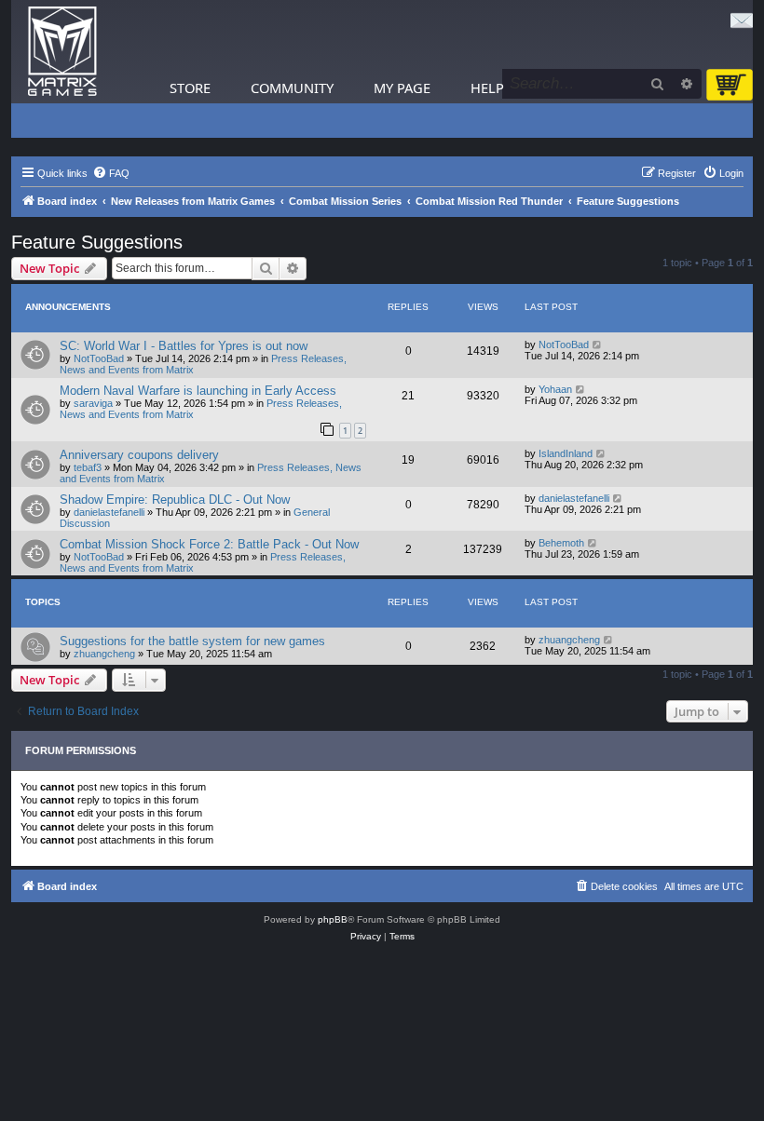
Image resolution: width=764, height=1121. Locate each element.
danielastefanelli (109, 512)
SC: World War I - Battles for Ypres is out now (183, 346)
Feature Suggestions (97, 242)
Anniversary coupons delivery (139, 455)
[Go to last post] (598, 344)
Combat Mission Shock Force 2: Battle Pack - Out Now (209, 544)
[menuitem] (111, 173)
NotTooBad (99, 358)
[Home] (62, 51)
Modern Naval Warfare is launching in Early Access (198, 391)
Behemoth (561, 542)
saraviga (93, 403)
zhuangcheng (104, 653)
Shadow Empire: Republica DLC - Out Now (175, 499)
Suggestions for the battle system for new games (192, 641)
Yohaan (555, 389)
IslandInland (566, 453)
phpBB (333, 919)
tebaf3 (88, 467)
